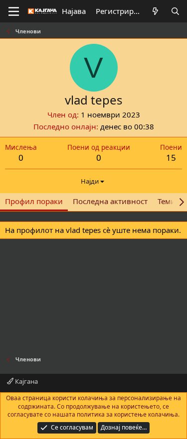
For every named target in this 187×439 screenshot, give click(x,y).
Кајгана (25, 381)
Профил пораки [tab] (34, 201)
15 (171, 157)
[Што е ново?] (155, 11)
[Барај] (175, 11)
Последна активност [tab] (110, 201)
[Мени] (13, 11)
